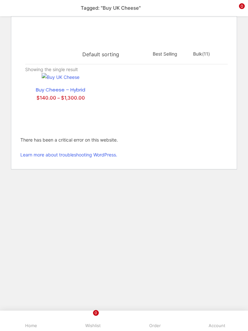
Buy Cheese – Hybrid (60, 89)
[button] (238, 8)
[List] (74, 54)
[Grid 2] (62, 54)
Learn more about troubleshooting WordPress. (68, 154)
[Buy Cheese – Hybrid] (60, 77)
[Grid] (52, 54)
